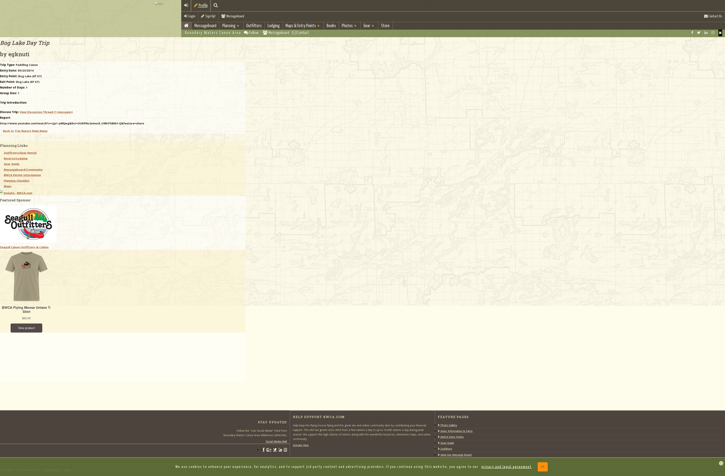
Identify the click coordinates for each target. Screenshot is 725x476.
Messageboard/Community (23, 169)
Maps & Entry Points (300, 26)
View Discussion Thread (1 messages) (46, 112)
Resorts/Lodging (16, 158)
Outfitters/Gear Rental (20, 153)
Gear (366, 26)
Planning (228, 26)
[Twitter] (699, 33)
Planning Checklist (16, 181)
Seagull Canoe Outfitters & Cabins (24, 247)
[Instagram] (713, 33)
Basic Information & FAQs (456, 431)
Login (191, 16)
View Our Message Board (456, 455)
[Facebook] (692, 33)
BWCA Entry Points (452, 437)
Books (331, 26)
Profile (203, 5)
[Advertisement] (28, 356)
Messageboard (234, 16)
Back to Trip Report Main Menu (25, 131)
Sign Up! (209, 16)
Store (385, 26)
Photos (347, 26)
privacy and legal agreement (506, 467)
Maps (8, 186)
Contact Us (715, 16)
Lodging (274, 26)
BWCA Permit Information (22, 175)
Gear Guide (11, 164)
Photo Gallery (448, 425)
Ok (543, 467)
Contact (303, 33)
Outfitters (254, 26)
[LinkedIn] (706, 33)
